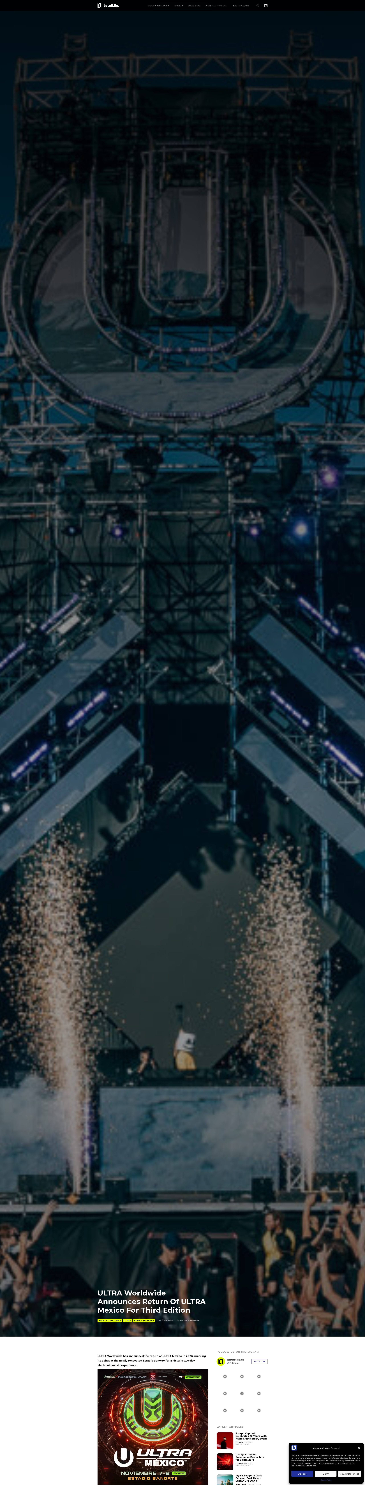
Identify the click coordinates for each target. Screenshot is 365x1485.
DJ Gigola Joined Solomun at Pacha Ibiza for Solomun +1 (250, 1457)
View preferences (349, 1473)
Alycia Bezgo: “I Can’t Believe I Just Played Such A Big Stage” (249, 1478)
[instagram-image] (225, 1376)
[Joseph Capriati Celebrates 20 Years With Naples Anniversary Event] (225, 1440)
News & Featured (144, 1320)
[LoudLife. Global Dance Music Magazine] (108, 5)
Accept (302, 1473)
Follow (259, 1361)
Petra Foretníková (189, 1320)
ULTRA (127, 1320)
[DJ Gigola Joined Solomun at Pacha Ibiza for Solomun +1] (225, 1461)
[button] (359, 1448)
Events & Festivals (110, 1320)
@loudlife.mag (235, 1359)
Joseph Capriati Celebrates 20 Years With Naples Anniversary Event (251, 1436)
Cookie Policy (326, 1480)
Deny (325, 1473)
